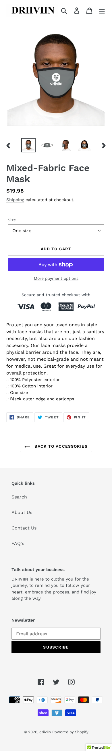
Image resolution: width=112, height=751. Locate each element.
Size (12, 220)
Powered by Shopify (70, 732)
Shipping (15, 199)
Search (19, 497)
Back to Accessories (60, 446)
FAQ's (17, 543)
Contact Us (23, 528)
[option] (28, 145)
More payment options (56, 278)
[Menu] (102, 10)
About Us (21, 512)
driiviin (45, 732)
